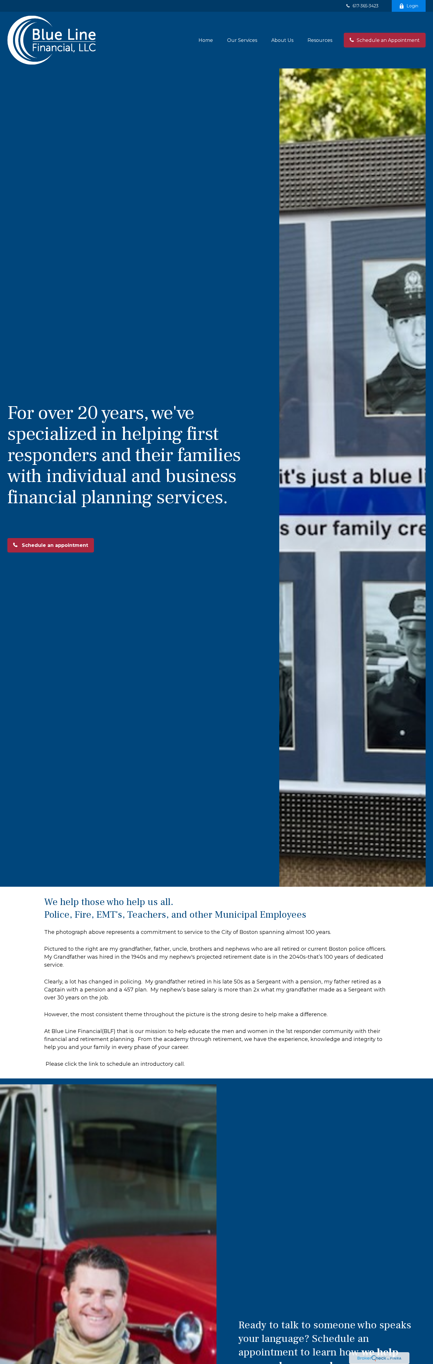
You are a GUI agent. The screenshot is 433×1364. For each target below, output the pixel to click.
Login (412, 6)
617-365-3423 (366, 6)
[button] (206, 40)
